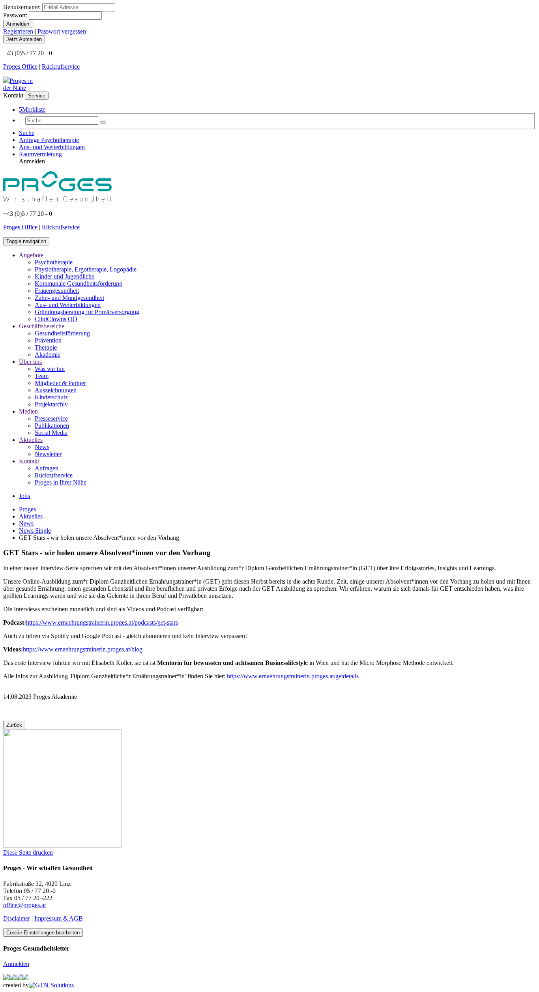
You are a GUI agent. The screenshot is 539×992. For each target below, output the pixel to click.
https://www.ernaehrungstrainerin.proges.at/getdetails (293, 676)
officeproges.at (24, 905)
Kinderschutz (51, 397)
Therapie (46, 347)
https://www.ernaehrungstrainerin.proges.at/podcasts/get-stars (102, 622)
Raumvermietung (40, 154)
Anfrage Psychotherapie (49, 140)
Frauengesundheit (57, 290)
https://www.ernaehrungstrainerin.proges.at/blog (82, 649)
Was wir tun (50, 368)
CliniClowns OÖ (56, 319)
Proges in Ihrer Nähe (60, 482)
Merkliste (32, 109)
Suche (26, 132)
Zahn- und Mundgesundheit (69, 297)
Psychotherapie (54, 262)
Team (42, 375)
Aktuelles (31, 439)
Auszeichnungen (56, 390)
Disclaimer (16, 918)
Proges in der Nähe (18, 84)
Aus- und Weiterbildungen (52, 147)
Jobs (24, 495)
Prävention (48, 340)
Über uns (30, 361)
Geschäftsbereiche (41, 326)
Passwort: (15, 15)
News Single (35, 530)
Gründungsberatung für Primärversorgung (87, 312)
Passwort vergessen (61, 31)
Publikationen (52, 425)
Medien (28, 411)
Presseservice (51, 418)
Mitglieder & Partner (60, 383)
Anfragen (46, 468)
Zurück (14, 725)
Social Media (51, 432)
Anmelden (16, 963)
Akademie (47, 354)
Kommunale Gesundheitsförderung (78, 283)
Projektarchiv (51, 404)
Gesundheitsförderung (62, 333)
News (42, 447)
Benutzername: (22, 7)
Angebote (31, 255)
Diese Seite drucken (28, 852)
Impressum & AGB (58, 918)
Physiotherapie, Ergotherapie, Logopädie (86, 269)
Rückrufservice (61, 66)
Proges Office (20, 66)
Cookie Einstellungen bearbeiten (43, 933)
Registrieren (18, 31)
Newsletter (48, 454)
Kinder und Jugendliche (64, 276)
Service (36, 96)
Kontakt (29, 461)
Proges (27, 509)
